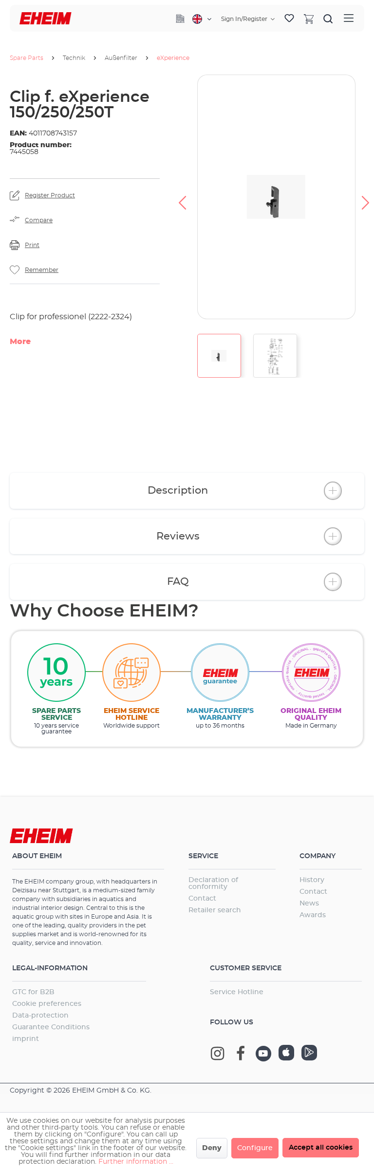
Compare (39, 220)
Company (317, 856)
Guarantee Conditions (51, 1027)
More (20, 342)
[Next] (366, 197)
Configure (255, 1148)
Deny (212, 1148)
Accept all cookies (321, 1147)
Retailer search (214, 910)
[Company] (180, 18)
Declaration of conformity (213, 883)
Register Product (50, 195)
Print (32, 245)
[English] (201, 19)
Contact (202, 898)
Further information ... (135, 1161)
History (311, 880)
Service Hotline (236, 992)
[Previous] (182, 197)
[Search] (328, 18)
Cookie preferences (46, 1004)
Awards (312, 915)
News (309, 903)
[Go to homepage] (45, 18)
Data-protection (40, 1015)
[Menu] (349, 18)
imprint (25, 1039)
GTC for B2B (33, 992)
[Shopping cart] (308, 18)
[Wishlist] (289, 18)
